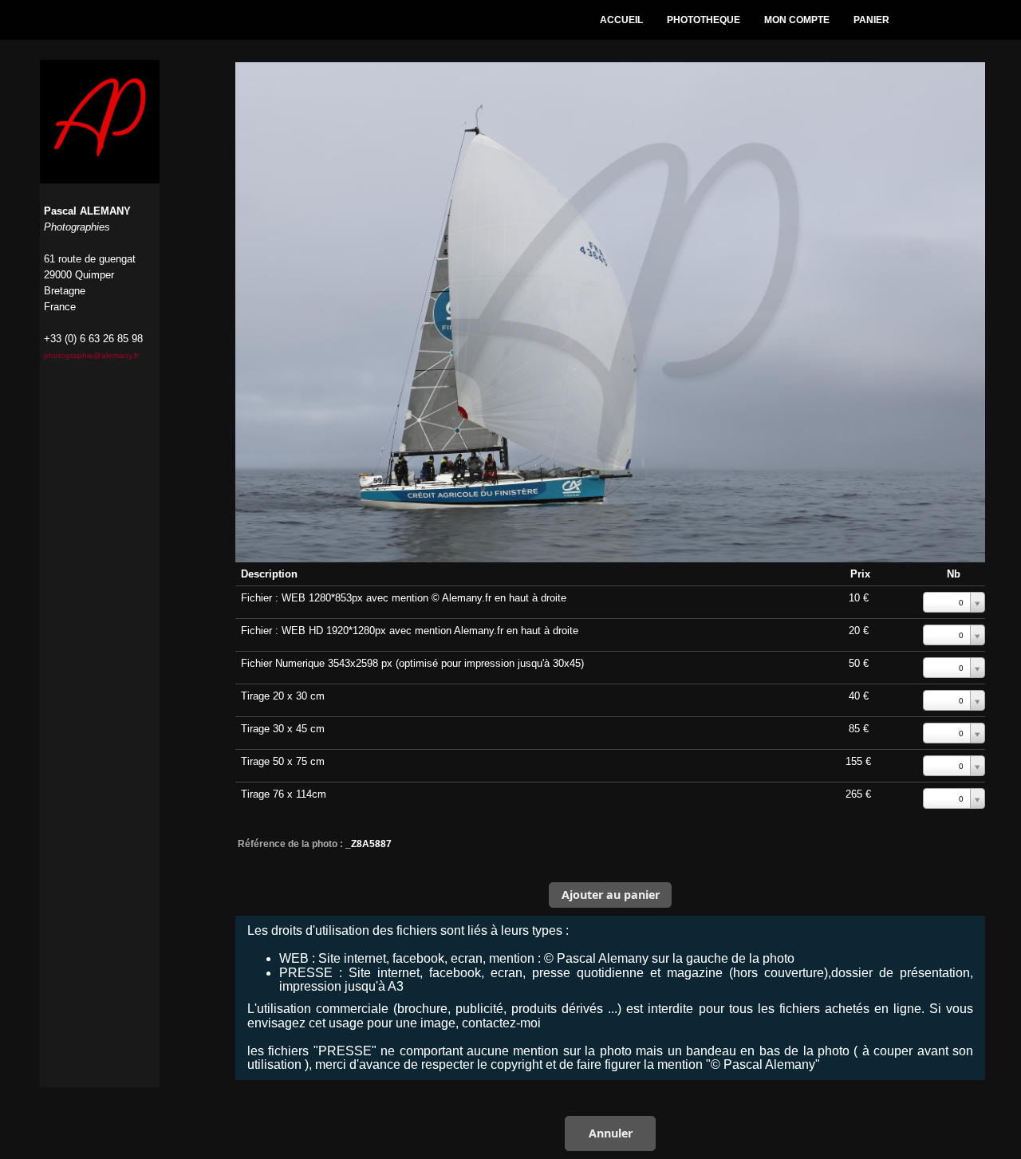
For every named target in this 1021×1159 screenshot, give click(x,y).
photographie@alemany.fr (91, 355)
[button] (610, 895)
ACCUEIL (621, 20)
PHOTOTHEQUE (703, 20)
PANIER (871, 20)
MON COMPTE (797, 20)
